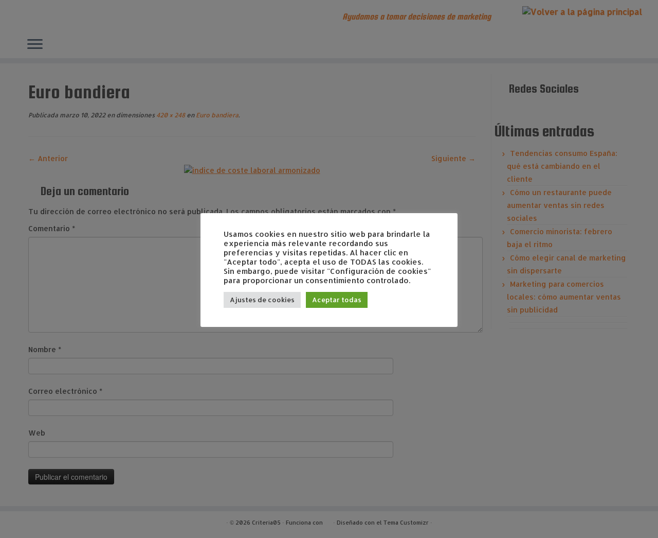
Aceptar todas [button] (336, 300)
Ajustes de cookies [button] (262, 300)
